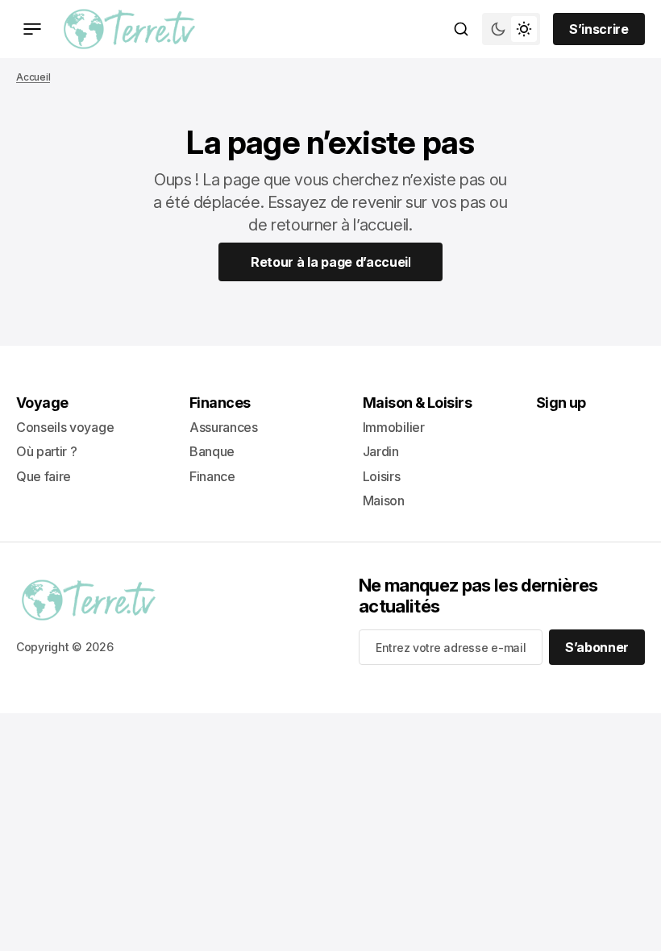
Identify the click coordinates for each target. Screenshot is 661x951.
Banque (212, 451)
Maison (384, 500)
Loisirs (382, 476)
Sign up (561, 402)
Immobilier (394, 427)
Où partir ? (46, 451)
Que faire (43, 476)
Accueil (33, 77)
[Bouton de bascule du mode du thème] (511, 29)
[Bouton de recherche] (461, 29)
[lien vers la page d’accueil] (129, 29)
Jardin (381, 451)
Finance (212, 476)
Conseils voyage (65, 427)
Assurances (223, 427)
